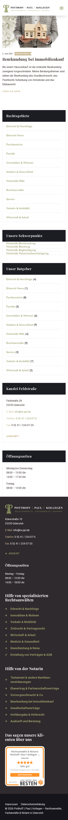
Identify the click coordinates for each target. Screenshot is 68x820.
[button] (62, 8)
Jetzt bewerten (25, 775)
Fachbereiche (14, 144)
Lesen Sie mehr (11, 91)
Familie (10, 153)
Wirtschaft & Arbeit (17, 217)
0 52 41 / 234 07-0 (26, 418)
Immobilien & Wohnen (19, 162)
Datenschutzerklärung (33, 804)
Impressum (11, 804)
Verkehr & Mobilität (18, 208)
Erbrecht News (22, 53)
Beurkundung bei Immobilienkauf (33, 59)
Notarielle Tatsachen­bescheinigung (27, 253)
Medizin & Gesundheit (19, 171)
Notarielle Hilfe (15, 181)
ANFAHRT (12, 436)
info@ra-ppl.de (23, 411)
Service (10, 199)
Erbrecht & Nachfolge (19, 126)
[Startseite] (29, 8)
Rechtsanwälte (15, 190)
